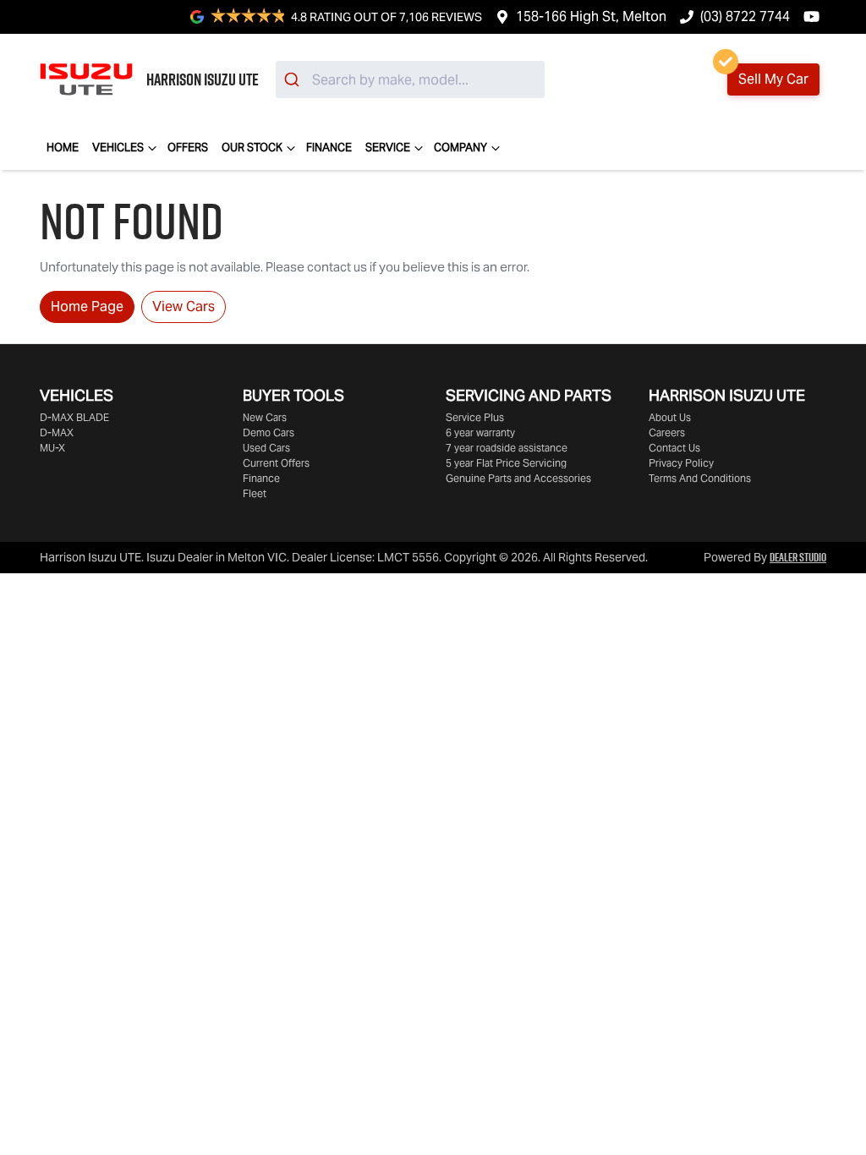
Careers (667, 432)
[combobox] (410, 79)
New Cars (265, 417)
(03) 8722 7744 (745, 16)
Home (63, 147)
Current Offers (276, 463)
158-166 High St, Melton (591, 16)
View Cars (183, 306)
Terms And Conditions (700, 478)
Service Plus (475, 417)
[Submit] (294, 79)
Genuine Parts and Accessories (518, 478)
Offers (187, 147)
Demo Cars (268, 432)
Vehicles (118, 147)
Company (460, 147)
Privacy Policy (681, 463)
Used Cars (266, 447)
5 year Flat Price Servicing (506, 463)
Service (387, 147)
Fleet (254, 493)
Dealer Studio (798, 557)
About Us (670, 417)
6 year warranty (480, 432)
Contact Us (674, 447)
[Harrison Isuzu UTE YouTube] (814, 16)
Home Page (87, 306)
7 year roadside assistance (506, 447)
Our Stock (252, 147)
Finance (329, 147)
